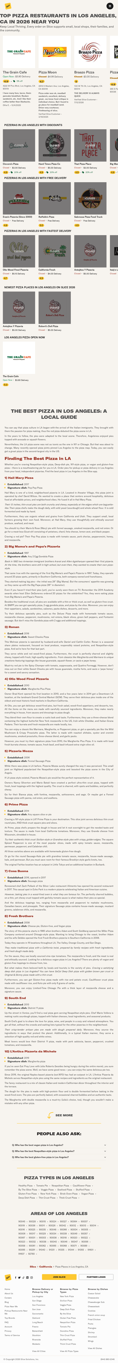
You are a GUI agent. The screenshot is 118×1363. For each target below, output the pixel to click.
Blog (7, 1302)
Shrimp (91, 1332)
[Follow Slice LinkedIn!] (27, 1277)
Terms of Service (12, 1335)
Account (8, 1326)
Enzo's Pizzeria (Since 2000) (17, 216)
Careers (8, 1297)
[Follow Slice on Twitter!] (19, 1277)
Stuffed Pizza (66, 1339)
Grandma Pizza (67, 1331)
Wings (91, 1341)
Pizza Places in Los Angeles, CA (71, 1266)
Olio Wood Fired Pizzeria (15, 269)
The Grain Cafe (11, 376)
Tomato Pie (65, 1326)
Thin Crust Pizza (67, 1335)
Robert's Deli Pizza (48, 326)
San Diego (37, 1300)
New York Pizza (67, 1296)
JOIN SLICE (59, 1277)
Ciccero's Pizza (10, 163)
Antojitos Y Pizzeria (84, 269)
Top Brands (10, 1318)
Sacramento (37, 1313)
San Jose (36, 1309)
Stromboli (92, 1336)
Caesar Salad (94, 1293)
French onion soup (96, 1315)
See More (64, 1115)
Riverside (36, 1339)
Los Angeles (37, 1296)
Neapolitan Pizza (67, 1322)
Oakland (36, 1318)
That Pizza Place (82, 163)
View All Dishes (95, 1348)
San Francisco (38, 1305)
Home (7, 1289)
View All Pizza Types (69, 1351)
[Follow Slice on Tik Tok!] (23, 1277)
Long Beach (37, 1322)
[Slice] (8, 6)
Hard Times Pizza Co (49, 163)
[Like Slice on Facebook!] (15, 1277)
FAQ (6, 1322)
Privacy (8, 1331)
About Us (9, 1293)
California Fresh (47, 269)
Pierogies (92, 1328)
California (45, 1266)
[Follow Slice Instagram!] (31, 1277)
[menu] (109, 6)
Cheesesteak (94, 1306)
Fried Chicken (94, 1319)
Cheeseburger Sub (96, 1302)
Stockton (36, 1335)
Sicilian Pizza (66, 1300)
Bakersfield (37, 1331)
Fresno (35, 1326)
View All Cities (38, 1351)
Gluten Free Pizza (68, 1318)
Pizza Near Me (11, 1306)
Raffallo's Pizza (46, 216)
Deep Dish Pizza (67, 1309)
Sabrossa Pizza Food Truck (88, 216)
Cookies (91, 1310)
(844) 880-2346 (108, 1359)
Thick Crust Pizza (68, 1344)
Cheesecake (93, 1297)
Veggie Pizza (65, 1305)
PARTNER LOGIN (96, 1277)
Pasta (90, 1323)
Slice (33, 1266)
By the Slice (65, 1313)
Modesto (36, 1344)
